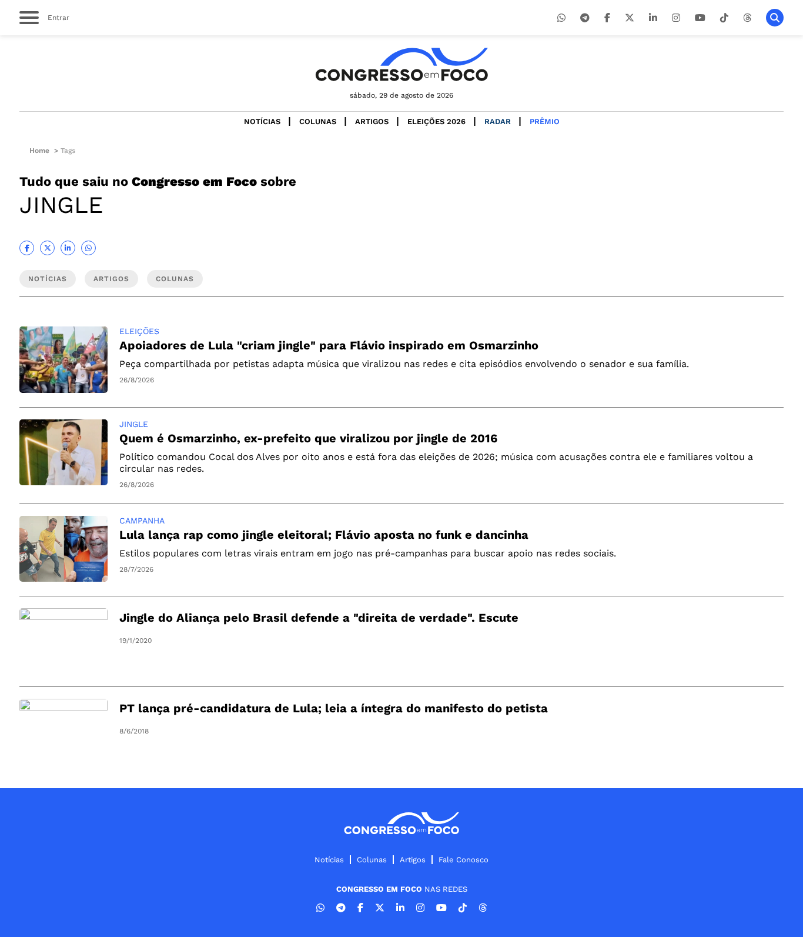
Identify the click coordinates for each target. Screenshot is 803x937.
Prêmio (545, 121)
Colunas (317, 121)
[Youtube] (700, 18)
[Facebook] (607, 18)
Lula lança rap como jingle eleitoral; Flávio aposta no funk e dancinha (323, 535)
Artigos (372, 121)
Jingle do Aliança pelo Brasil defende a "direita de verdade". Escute (318, 618)
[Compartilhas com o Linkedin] (68, 248)
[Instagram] (676, 18)
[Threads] (747, 18)
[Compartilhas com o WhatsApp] (88, 248)
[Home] (401, 64)
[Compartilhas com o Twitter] (47, 248)
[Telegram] (585, 18)
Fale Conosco (464, 859)
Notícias (262, 121)
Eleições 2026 (436, 121)
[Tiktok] (724, 18)
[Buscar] (775, 17)
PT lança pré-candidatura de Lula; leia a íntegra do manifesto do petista (333, 708)
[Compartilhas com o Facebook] (26, 248)
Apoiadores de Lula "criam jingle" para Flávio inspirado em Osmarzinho (328, 345)
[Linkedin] (653, 18)
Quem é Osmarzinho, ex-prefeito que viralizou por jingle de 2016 (308, 438)
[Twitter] (629, 18)
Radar (497, 121)
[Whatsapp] (561, 18)
